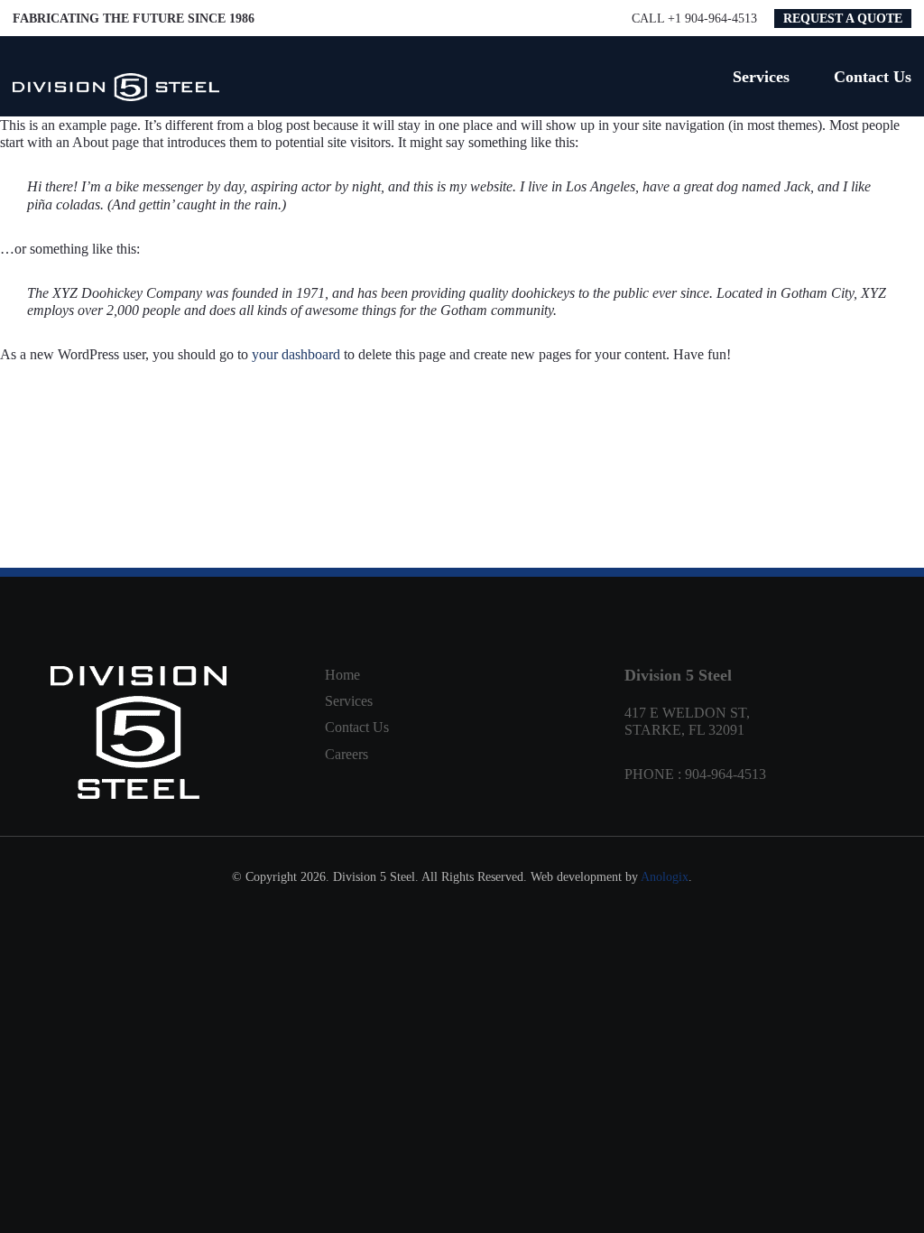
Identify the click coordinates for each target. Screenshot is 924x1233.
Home (342, 674)
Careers (346, 754)
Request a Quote (842, 18)
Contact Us (357, 727)
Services (349, 701)
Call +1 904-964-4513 (694, 18)
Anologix (664, 877)
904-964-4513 (725, 774)
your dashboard (296, 354)
